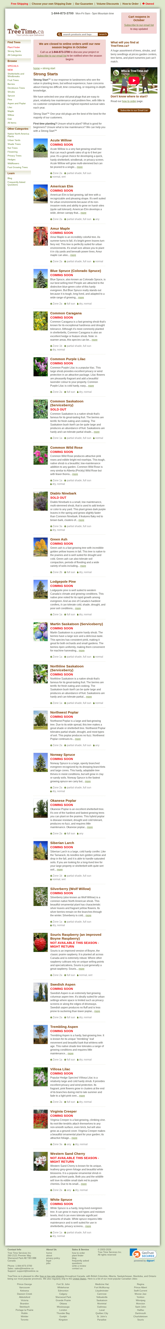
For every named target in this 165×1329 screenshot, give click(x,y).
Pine (10, 99)
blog (74, 1258)
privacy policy (53, 1258)
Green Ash (58, 539)
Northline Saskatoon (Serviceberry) (67, 668)
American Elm (61, 186)
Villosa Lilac (60, 1069)
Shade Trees (14, 144)
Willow (11, 115)
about (49, 1255)
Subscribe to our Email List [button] (134, 110)
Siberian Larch (62, 843)
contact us (77, 1268)
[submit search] (59, 34)
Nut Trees (13, 148)
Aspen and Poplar (17, 103)
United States (79, 1278)
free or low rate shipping (52, 1276)
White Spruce (61, 1199)
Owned (149, 3)
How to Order (130, 3)
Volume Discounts (108, 3)
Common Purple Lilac (68, 359)
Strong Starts (14, 51)
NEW (10, 70)
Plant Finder (14, 47)
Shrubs (11, 91)
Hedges (11, 159)
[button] (80, 167)
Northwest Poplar (64, 712)
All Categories (15, 55)
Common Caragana (66, 313)
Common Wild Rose (66, 447)
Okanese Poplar (63, 800)
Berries (11, 84)
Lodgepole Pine (63, 581)
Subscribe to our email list (139, 25)
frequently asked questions (80, 1261)
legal (48, 1260)
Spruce (11, 95)
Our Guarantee (84, 3)
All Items (12, 122)
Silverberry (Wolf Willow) (70, 889)
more (80, 167)
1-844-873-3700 (62, 13)
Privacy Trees (14, 155)
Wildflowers (13, 163)
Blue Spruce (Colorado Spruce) (75, 271)
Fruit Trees (13, 80)
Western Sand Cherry (67, 1153)
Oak (10, 119)
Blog (10, 178)
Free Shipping (19, 3)
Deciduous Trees (16, 88)
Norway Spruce (62, 754)
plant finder (77, 1255)
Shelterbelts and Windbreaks (16, 75)
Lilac (10, 107)
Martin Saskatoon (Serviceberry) (76, 624)
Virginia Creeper (63, 1111)
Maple (11, 111)
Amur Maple (60, 228)
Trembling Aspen (64, 1027)
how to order (129, 101)
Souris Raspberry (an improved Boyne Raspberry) (75, 936)
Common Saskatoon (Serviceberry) (66, 403)
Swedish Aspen (62, 984)
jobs (48, 1263)
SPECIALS (13, 66)
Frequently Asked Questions (16, 183)
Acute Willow (61, 140)
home (36, 68)
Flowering (13, 151)
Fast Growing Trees (18, 167)
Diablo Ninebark (63, 493)
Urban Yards (14, 140)
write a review (79, 1265)
